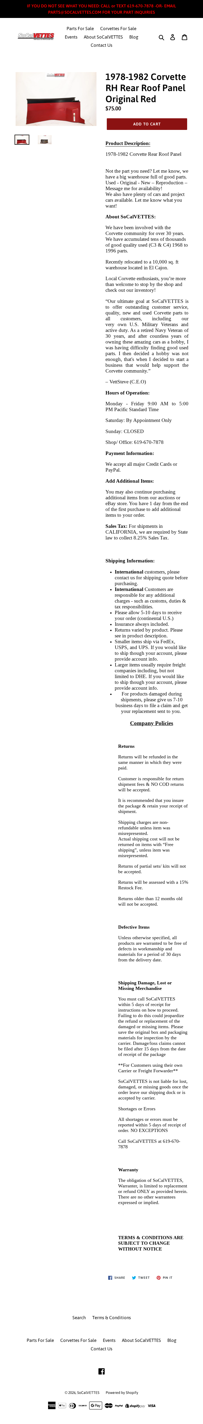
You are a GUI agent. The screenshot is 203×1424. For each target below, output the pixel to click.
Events (71, 37)
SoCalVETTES (88, 1392)
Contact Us (101, 45)
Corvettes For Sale (118, 28)
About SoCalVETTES (103, 37)
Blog (133, 37)
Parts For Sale (80, 28)
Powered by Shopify (122, 1392)
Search (79, 1317)
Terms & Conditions (111, 1317)
